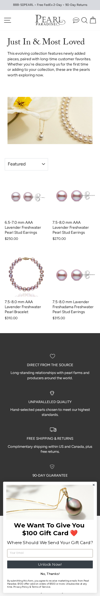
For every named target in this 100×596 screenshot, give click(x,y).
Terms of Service (41, 586)
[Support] (76, 20)
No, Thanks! (50, 574)
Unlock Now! (50, 564)
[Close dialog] (94, 485)
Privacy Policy (21, 586)
